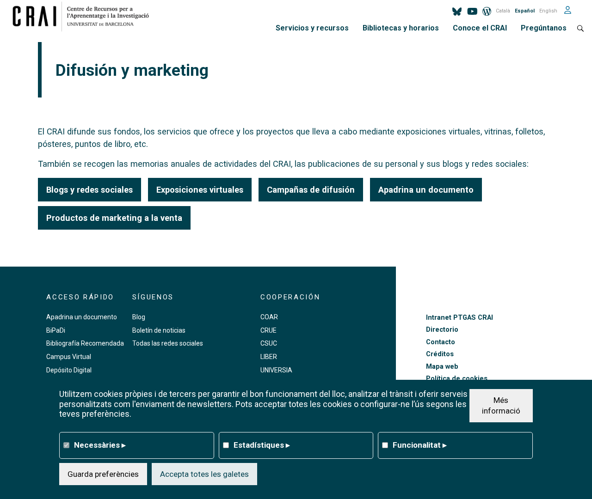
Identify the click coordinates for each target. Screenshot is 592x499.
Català (503, 11)
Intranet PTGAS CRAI (459, 318)
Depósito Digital (69, 370)
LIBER (268, 356)
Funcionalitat (420, 444)
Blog (138, 317)
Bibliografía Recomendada (85, 343)
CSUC (268, 343)
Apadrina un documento (426, 190)
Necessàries (100, 444)
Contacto (440, 342)
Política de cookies (456, 379)
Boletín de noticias (158, 330)
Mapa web (442, 367)
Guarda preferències (103, 473)
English (548, 11)
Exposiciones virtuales (199, 190)
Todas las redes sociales (167, 343)
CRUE (268, 330)
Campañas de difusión (311, 190)
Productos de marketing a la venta (114, 218)
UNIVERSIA (276, 370)
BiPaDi (55, 330)
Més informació (501, 405)
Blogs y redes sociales (89, 190)
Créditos (440, 354)
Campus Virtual (68, 356)
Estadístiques (262, 444)
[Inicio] (84, 16)
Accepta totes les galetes (204, 473)
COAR (269, 317)
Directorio (442, 330)
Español (525, 11)
